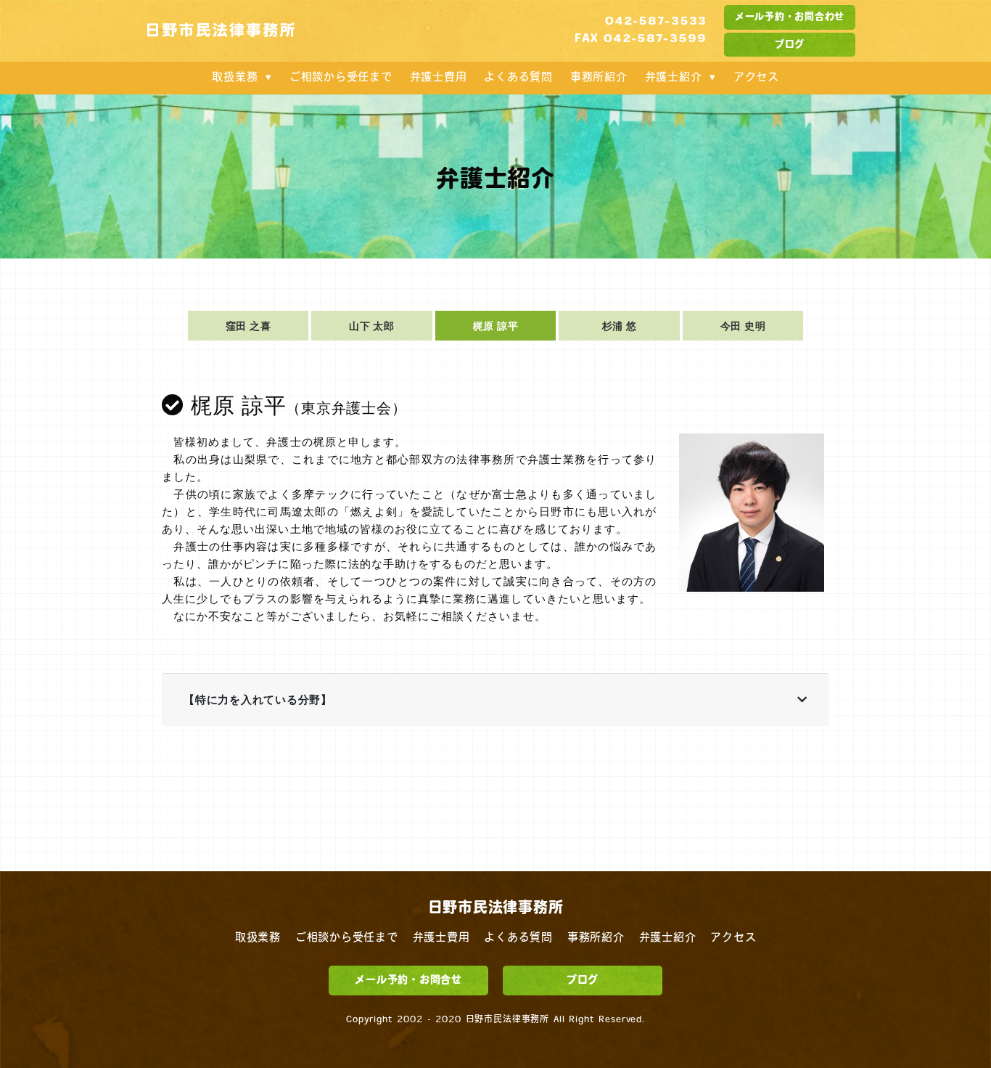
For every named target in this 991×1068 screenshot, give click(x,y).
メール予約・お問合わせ (789, 17)
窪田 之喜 (248, 325)
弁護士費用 (438, 78)
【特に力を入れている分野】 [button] (258, 699)
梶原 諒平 (496, 325)
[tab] (495, 700)
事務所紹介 (599, 78)
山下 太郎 (372, 325)
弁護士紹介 (673, 78)
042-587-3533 (656, 22)
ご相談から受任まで (340, 78)
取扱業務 (235, 78)
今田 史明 (743, 325)
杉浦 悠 (619, 325)
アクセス (756, 78)
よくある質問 (518, 78)
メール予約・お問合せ (408, 980)
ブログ (790, 44)
